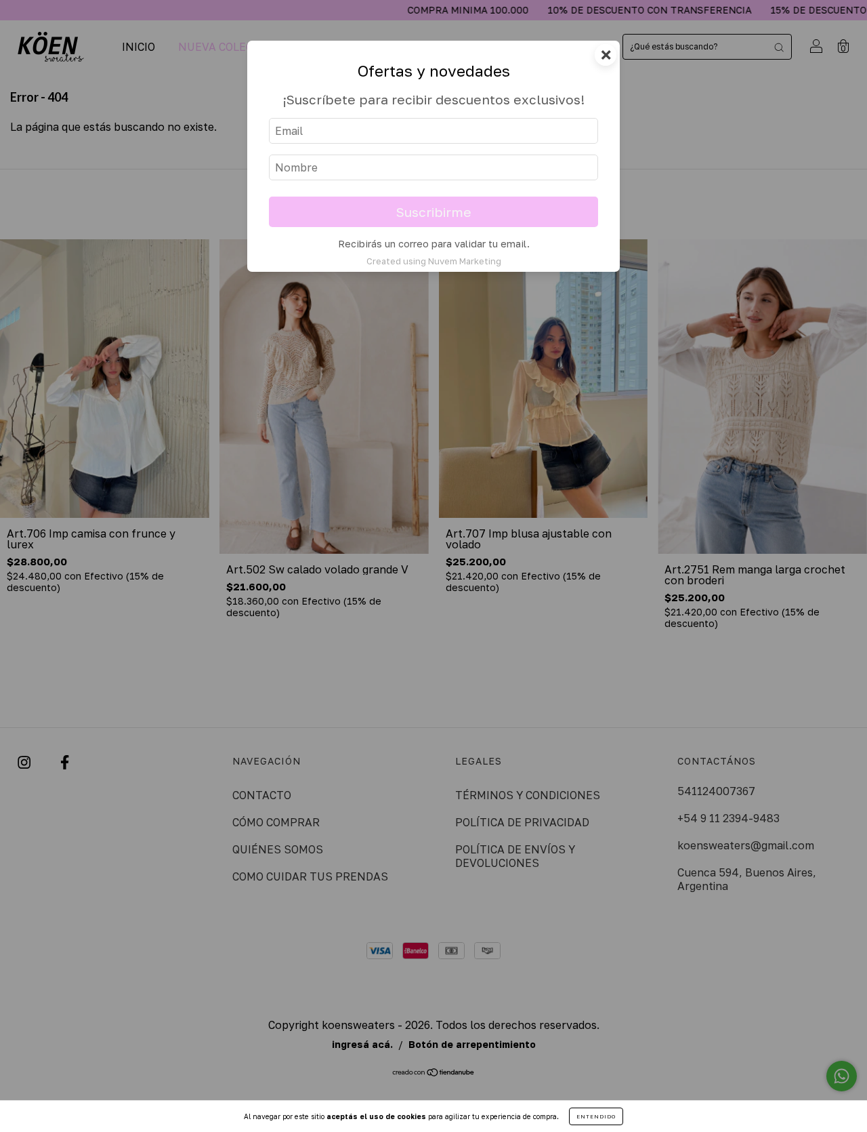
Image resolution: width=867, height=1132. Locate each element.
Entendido (596, 1116)
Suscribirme (433, 212)
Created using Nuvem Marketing (433, 261)
